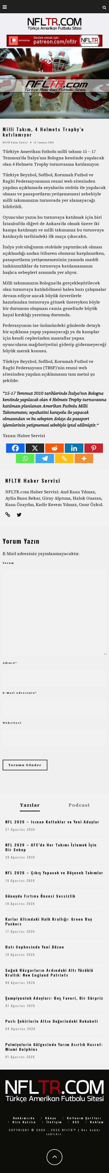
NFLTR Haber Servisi (15, 142)
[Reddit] (54, 448)
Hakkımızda (24, 1118)
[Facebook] (15, 448)
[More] (84, 458)
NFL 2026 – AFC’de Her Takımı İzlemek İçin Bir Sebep (51, 847)
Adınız (10, 663)
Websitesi (12, 722)
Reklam (97, 1122)
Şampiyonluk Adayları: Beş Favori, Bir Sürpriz (54, 998)
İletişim (54, 1122)
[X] (35, 448)
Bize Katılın (24, 1122)
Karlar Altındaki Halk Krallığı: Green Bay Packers (48, 921)
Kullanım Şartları (84, 1118)
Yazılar (30, 805)
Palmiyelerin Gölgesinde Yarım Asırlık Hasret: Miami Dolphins (54, 1047)
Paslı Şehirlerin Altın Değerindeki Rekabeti (51, 1021)
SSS (76, 1122)
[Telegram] (44, 458)
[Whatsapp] (25, 458)
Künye (51, 1118)
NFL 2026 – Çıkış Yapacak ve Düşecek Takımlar (54, 872)
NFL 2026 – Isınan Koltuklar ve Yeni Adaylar (52, 821)
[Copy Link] (64, 458)
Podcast (79, 805)
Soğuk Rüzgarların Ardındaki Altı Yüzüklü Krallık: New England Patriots (49, 972)
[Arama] (104, 6)
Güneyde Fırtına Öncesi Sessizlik (40, 896)
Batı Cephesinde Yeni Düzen (34, 947)
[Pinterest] (93, 448)
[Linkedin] (74, 448)
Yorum (8, 563)
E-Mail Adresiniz (20, 693)
